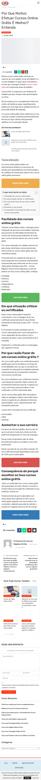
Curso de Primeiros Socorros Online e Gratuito (18, 735)
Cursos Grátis (6, 32)
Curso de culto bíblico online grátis (14, 719)
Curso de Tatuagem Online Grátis (13, 731)
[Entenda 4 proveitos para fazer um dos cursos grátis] (5, 151)
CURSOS (15, 763)
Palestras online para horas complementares (17, 704)
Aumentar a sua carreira (13, 207)
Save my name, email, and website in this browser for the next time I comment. (20, 686)
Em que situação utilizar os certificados (19, 199)
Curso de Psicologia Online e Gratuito (14, 723)
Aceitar (27, 778)
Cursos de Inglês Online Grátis (20, 132)
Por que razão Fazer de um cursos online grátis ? (19, 203)
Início (6, 763)
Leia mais (35, 778)
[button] (35, 193)
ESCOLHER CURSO (20, 297)
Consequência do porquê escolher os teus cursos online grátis (20, 211)
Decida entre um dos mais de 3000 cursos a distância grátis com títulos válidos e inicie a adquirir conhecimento (10, 564)
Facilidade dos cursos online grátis (17, 196)
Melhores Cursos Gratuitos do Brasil (14, 708)
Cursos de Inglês (9, 596)
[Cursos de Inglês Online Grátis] (5, 134)
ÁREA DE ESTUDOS (28, 763)
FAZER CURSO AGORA (21, 183)
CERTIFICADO (19, 768)
